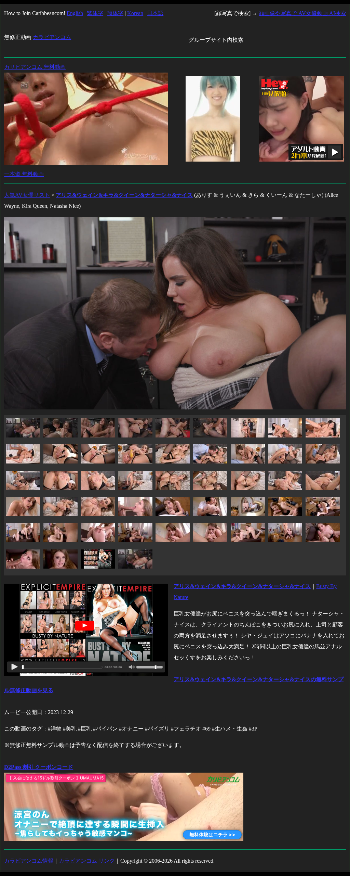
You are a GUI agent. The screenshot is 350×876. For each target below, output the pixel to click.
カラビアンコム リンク (87, 861)
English (75, 13)
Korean (135, 13)
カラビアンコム (52, 37)
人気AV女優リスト (27, 195)
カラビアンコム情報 (28, 861)
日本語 (155, 13)
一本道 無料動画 (24, 174)
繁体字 (95, 13)
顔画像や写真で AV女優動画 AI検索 (302, 13)
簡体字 (115, 13)
